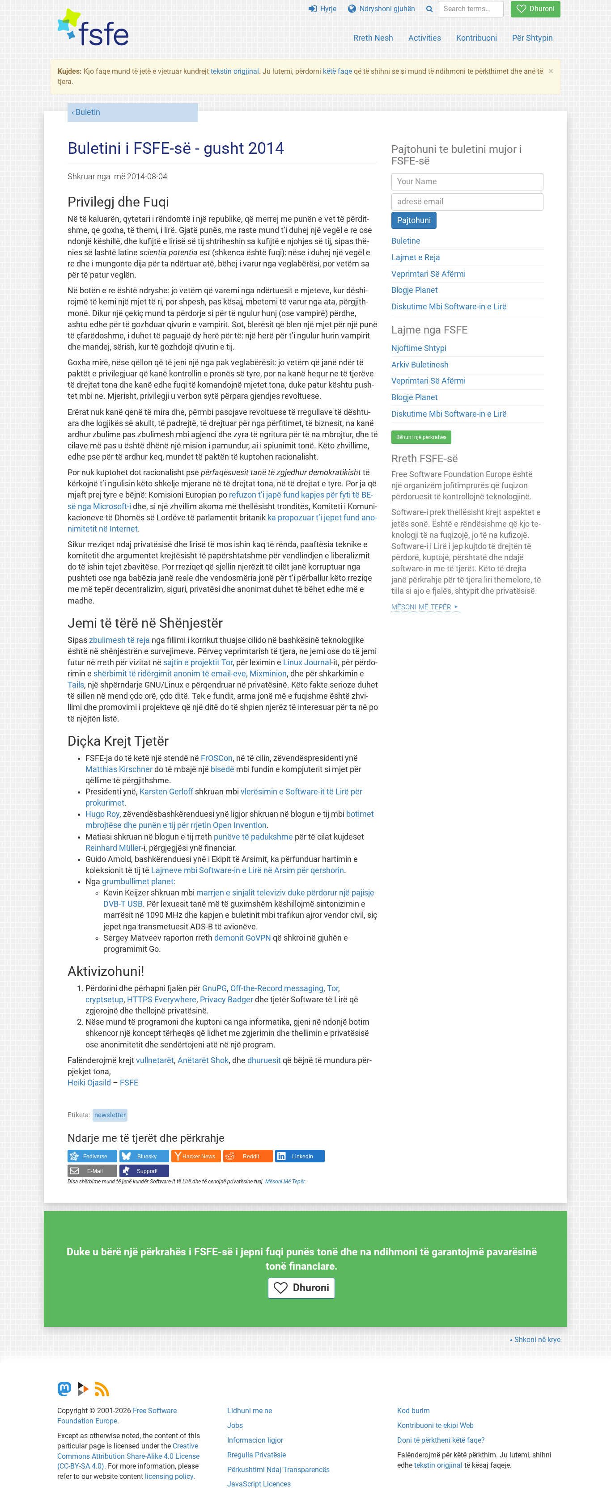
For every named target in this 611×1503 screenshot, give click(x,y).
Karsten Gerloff (166, 791)
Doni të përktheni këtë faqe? (441, 1440)
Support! (147, 1171)
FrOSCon (217, 758)
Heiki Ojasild (89, 1082)
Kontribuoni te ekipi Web (435, 1425)
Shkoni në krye (537, 1339)
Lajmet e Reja (415, 257)
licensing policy (169, 1476)
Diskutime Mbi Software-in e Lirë (449, 306)
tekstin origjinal (235, 71)
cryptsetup (104, 999)
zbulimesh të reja (119, 640)
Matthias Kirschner (119, 769)
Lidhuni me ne (249, 1410)
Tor (332, 988)
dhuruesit (264, 1060)
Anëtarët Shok (203, 1060)
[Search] (429, 9)
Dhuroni (540, 8)
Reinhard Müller (113, 848)
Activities (424, 37)
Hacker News (198, 1156)
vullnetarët (155, 1060)
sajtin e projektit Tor (198, 662)
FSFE (129, 1082)
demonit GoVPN (242, 937)
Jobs (235, 1425)
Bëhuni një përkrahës (421, 437)
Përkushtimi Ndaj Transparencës (278, 1469)
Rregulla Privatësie (256, 1455)
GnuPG (214, 988)
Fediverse (95, 1156)
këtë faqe (337, 71)
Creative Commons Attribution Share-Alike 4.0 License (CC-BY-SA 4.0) (128, 1456)
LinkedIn (302, 1156)
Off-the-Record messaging (276, 988)
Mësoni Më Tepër (285, 1181)
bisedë (222, 769)
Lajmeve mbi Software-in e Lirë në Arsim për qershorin (247, 870)
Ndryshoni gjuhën (385, 8)
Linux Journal (307, 662)
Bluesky (147, 1156)
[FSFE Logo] (93, 27)
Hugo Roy (102, 814)
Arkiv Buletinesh (420, 364)
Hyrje (326, 8)
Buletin (88, 112)
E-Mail (95, 1171)
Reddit (251, 1156)
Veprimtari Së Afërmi (428, 274)
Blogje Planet (414, 290)
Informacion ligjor (255, 1440)
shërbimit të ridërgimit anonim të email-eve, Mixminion (190, 673)
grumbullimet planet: (138, 881)
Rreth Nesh (373, 37)
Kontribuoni (476, 37)
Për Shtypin (532, 37)
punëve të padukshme (253, 836)
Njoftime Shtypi (418, 348)
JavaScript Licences (259, 1484)
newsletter (110, 1115)
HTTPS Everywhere (161, 999)
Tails (76, 684)
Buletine (405, 240)
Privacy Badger (226, 999)
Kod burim (413, 1410)
